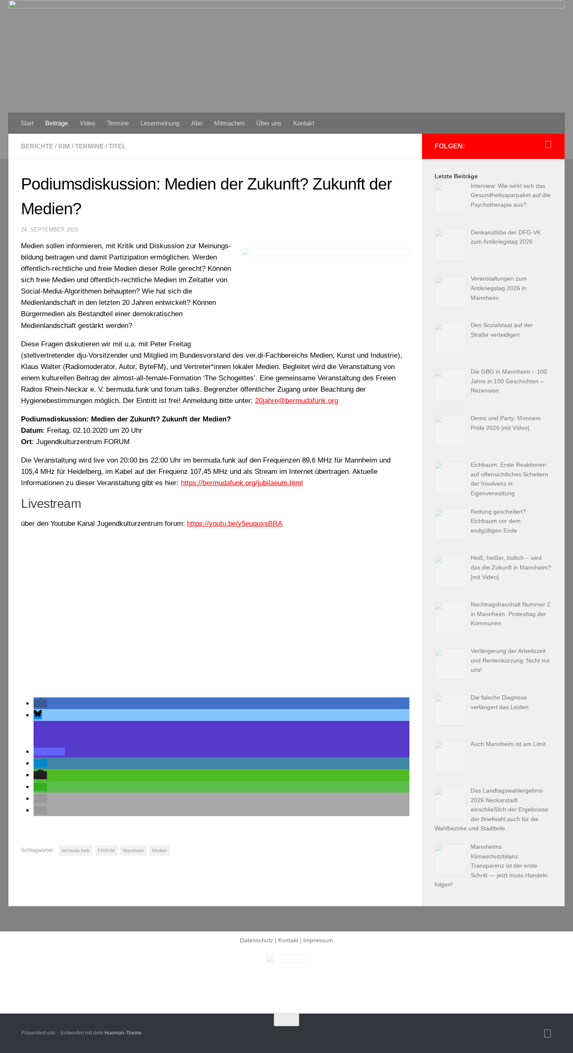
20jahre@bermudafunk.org (296, 401)
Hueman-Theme (123, 1033)
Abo (196, 123)
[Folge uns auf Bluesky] (548, 144)
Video (87, 123)
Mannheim (133, 850)
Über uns (268, 123)
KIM (64, 146)
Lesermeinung (160, 123)
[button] (40, 703)
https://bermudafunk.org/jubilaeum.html (242, 483)
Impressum (318, 940)
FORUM (106, 850)
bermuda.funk (76, 850)
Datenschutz (256, 940)
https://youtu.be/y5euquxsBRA (234, 524)
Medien (159, 850)
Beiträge (56, 123)
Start (27, 123)
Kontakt (303, 123)
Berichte (37, 146)
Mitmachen (229, 123)
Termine (118, 123)
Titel (117, 146)
